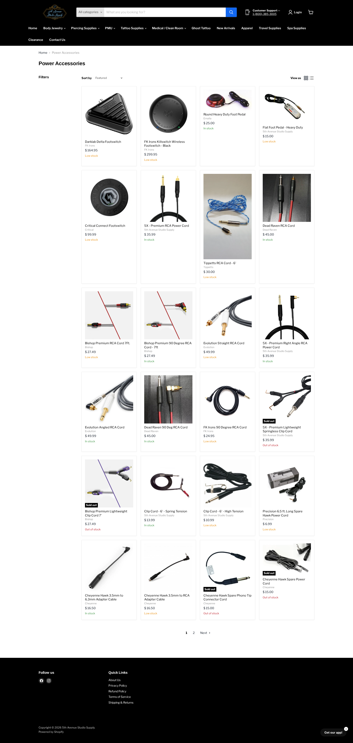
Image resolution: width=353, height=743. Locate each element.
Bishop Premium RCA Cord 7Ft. (107, 343)
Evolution (208, 347)
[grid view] (306, 78)
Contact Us (57, 40)
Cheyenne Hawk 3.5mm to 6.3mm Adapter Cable (104, 597)
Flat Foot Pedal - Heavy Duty (283, 127)
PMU (109, 28)
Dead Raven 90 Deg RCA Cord (166, 427)
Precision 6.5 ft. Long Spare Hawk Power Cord (283, 513)
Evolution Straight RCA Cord (223, 343)
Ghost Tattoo (201, 28)
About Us (114, 680)
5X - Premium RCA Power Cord (166, 226)
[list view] (312, 78)
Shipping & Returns (120, 702)
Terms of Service (119, 696)
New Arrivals (226, 28)
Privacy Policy (117, 685)
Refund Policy (117, 691)
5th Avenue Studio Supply (278, 131)
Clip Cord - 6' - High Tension (223, 511)
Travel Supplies (270, 28)
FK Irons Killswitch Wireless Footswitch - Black (164, 144)
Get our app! (333, 732)
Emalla (207, 118)
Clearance (35, 40)
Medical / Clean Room (168, 28)
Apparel (247, 28)
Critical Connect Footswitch (105, 226)
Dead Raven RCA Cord (279, 226)
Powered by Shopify (51, 731)
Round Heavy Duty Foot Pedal (224, 114)
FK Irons (90, 145)
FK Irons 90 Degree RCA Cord (225, 427)
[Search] (231, 12)
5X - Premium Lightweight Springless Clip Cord (282, 429)
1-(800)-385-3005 (265, 14)
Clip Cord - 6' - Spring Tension (165, 511)
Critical (89, 229)
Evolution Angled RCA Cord (104, 427)
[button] (295, 12)
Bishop (89, 347)
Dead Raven (270, 229)
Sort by (87, 78)
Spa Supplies (296, 28)
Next (204, 633)
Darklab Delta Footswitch (103, 142)
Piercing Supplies (84, 28)
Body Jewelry (53, 28)
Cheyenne (91, 603)
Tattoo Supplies (132, 28)
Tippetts (208, 267)
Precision (268, 519)
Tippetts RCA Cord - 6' (219, 263)
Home (32, 28)
